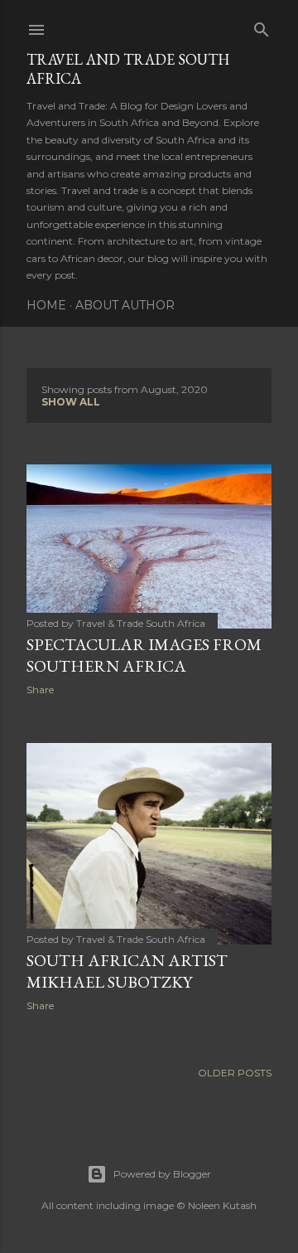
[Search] (262, 26)
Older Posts (235, 1072)
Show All (70, 402)
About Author (125, 305)
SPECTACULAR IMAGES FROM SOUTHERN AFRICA (144, 655)
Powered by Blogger (162, 1174)
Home (46, 305)
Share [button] (40, 689)
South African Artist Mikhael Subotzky (127, 971)
